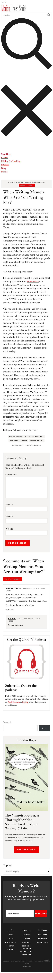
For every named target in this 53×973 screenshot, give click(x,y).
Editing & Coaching (10, 161)
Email (9, 516)
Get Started (10, 942)
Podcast (5, 164)
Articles (26, 935)
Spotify (25, 702)
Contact (10, 946)
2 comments (17, 445)
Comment (11, 474)
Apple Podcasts (14, 702)
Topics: (7, 865)
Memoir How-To (15, 436)
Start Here (6, 154)
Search (7, 722)
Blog (3, 168)
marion (12, 619)
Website (9, 528)
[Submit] (49, 15)
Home (10, 935)
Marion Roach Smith (18, 440)
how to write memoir (34, 436)
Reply (8, 590)
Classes (4, 157)
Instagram (43, 935)
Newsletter (42, 942)
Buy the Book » (26, 850)
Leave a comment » (33, 445)
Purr (29, 966)
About (10, 938)
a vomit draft (33, 281)
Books (4, 171)
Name (9, 504)
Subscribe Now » (27, 185)
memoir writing (36, 440)
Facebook (42, 938)
